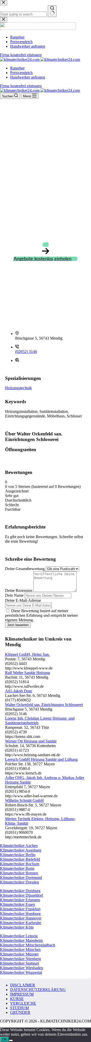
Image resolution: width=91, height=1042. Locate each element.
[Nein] (11, 1040)
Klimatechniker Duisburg (20, 891)
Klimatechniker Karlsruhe (20, 923)
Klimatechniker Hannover (20, 918)
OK (4, 1039)
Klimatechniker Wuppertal (21, 972)
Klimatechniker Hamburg (20, 913)
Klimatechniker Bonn (17, 868)
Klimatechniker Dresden (19, 882)
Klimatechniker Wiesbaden (21, 968)
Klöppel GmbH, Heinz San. (27, 654)
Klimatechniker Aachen (19, 845)
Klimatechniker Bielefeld (20, 859)
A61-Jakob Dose (18, 691)
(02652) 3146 (26, 351)
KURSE (17, 999)
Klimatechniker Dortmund (21, 877)
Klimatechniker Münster (19, 954)
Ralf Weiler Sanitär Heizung (27, 672)
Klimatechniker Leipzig (19, 936)
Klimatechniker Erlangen (20, 900)
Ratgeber (17, 68)
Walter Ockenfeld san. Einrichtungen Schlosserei (44, 704)
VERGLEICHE (23, 1003)
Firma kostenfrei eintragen (21, 86)
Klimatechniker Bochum (19, 864)
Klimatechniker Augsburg (20, 850)
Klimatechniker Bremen (19, 873)
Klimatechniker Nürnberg (20, 959)
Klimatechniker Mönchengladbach (27, 945)
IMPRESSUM (22, 994)
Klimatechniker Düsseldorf (21, 895)
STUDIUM (19, 1008)
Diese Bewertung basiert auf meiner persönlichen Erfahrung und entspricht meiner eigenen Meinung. (41, 615)
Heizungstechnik (18, 388)
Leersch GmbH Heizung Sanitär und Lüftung (41, 759)
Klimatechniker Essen (17, 904)
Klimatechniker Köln (17, 927)
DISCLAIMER (22, 985)
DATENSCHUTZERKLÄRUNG (38, 989)
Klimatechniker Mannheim (21, 940)
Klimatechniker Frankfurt (20, 909)
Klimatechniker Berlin (17, 855)
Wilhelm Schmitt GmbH (24, 800)
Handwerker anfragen (27, 77)
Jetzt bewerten (18, 625)
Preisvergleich (21, 72)
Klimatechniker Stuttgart (19, 963)
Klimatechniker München (20, 949)
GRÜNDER (20, 1012)
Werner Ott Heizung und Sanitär (31, 741)
